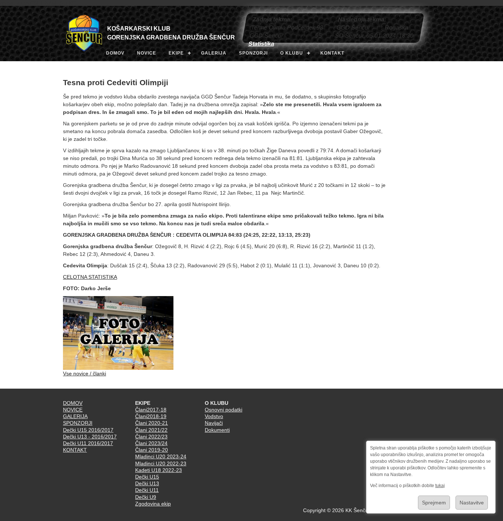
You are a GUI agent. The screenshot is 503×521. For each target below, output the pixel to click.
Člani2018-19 (150, 416)
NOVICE (146, 53)
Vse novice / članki (84, 373)
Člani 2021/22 (151, 430)
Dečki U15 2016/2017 (88, 430)
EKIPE (176, 53)
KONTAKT (332, 53)
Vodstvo (214, 416)
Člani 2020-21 (151, 423)
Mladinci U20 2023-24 (160, 456)
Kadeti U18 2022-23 (158, 470)
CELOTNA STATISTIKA (90, 277)
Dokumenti (217, 430)
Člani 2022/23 (151, 437)
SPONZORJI (253, 53)
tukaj (440, 485)
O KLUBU (291, 53)
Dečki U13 (147, 483)
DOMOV (115, 53)
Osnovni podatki (223, 410)
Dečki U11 (147, 490)
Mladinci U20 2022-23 (160, 463)
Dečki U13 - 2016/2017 (90, 437)
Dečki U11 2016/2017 (88, 443)
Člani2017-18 (150, 410)
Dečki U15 (147, 477)
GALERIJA (213, 53)
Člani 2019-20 (151, 450)
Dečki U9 (145, 497)
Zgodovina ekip (153, 504)
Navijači (214, 423)
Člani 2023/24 (151, 443)
